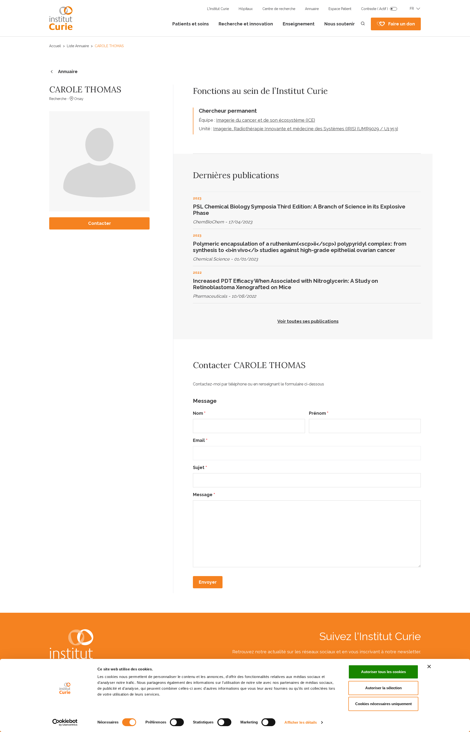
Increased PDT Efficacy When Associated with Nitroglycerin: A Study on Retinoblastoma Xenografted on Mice (285, 284)
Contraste (374, 9)
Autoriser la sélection (383, 688)
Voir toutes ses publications (308, 321)
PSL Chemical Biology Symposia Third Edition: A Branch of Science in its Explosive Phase (299, 209)
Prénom (319, 413)
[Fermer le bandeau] (429, 666)
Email (200, 440)
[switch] (177, 722)
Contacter (99, 223)
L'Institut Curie (218, 9)
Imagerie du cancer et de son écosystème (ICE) (265, 120)
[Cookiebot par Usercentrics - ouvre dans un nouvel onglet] (65, 722)
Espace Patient (340, 9)
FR (412, 9)
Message (204, 494)
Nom (199, 413)
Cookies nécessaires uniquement (383, 704)
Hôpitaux (246, 9)
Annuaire (312, 9)
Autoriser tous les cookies (383, 672)
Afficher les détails (300, 722)
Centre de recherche (278, 9)
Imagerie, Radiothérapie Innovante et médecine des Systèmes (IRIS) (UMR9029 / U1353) (305, 128)
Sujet (200, 467)
